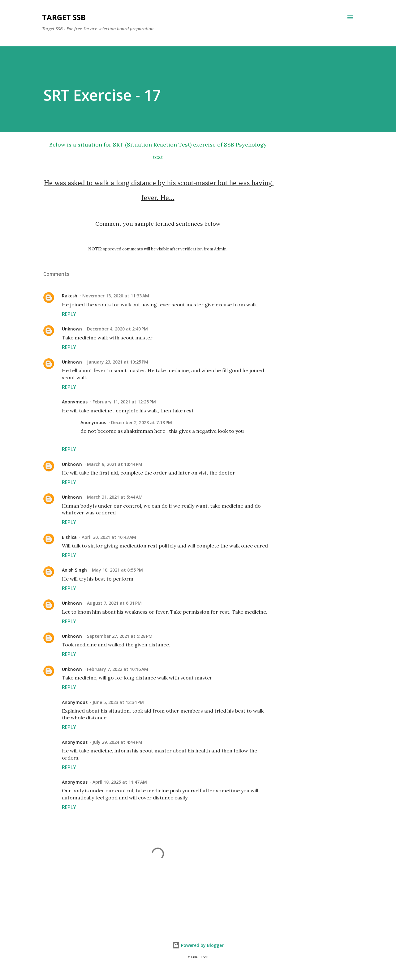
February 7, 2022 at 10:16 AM (117, 669)
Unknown (72, 329)
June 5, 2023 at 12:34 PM (118, 702)
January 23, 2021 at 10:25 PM (117, 362)
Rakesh (69, 296)
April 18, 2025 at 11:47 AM (120, 782)
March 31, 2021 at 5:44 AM (115, 497)
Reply (69, 314)
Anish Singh (74, 570)
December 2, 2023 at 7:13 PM (141, 422)
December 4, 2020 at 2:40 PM (117, 329)
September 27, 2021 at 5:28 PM (120, 636)
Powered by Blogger (202, 945)
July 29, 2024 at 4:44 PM (117, 742)
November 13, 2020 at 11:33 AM (115, 296)
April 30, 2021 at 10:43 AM (109, 537)
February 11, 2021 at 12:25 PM (124, 402)
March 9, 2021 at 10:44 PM (114, 464)
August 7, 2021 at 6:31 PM (114, 603)
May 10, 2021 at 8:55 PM (117, 570)
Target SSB (64, 17)
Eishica (69, 537)
